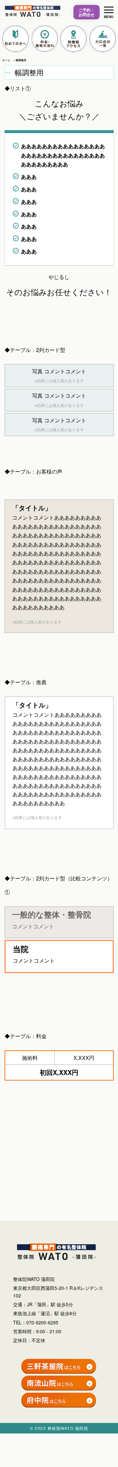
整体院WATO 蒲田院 (68, 1428)
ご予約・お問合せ (86, 12)
